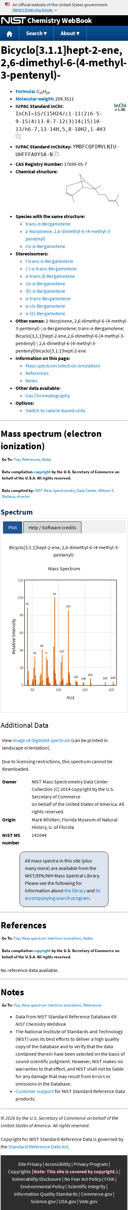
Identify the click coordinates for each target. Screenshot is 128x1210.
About (68, 33)
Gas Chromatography (47, 395)
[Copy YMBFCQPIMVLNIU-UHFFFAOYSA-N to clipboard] (56, 155)
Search (34, 33)
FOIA (109, 1179)
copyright (42, 471)
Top (17, 459)
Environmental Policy (43, 1186)
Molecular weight (34, 99)
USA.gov (67, 1201)
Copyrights (19, 1171)
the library (75, 890)
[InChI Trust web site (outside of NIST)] (120, 110)
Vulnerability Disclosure (36, 1179)
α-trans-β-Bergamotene (50, 276)
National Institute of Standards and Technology (13, 20)
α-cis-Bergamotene (45, 306)
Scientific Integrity (86, 1186)
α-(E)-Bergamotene (45, 313)
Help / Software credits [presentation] (52, 527)
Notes (31, 380)
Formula (25, 91)
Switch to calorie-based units (55, 410)
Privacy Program (91, 1164)
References (37, 373)
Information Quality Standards (46, 1194)
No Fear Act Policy (82, 1179)
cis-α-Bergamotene (45, 246)
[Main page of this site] (9, 33)
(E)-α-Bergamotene (45, 291)
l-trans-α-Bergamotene (49, 261)
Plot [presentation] (12, 527)
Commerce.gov (96, 1194)
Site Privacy (30, 1164)
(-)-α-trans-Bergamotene (51, 268)
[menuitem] (9, 33)
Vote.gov (88, 1201)
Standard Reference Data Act (38, 1146)
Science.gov (43, 1201)
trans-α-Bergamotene (48, 224)
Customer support (35, 1091)
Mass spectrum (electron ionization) (62, 365)
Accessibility (58, 1164)
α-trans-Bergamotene (48, 298)
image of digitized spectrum (41, 740)
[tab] (12, 527)
